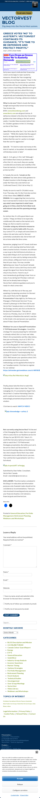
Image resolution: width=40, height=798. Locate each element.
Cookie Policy (15, 795)
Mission (18, 701)
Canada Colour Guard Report (19, 647)
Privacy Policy (24, 795)
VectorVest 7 (6, 747)
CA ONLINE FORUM (15, 645)
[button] (37, 752)
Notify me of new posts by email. (17, 609)
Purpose (23, 701)
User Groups (13, 703)
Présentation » (6, 735)
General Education (17, 513)
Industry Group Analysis (17, 660)
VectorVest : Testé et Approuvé (12, 742)
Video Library (12, 689)
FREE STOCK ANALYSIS (11, 1)
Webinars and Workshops (13, 518)
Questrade (29, 701)
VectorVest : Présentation (10, 737)
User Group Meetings (16, 683)
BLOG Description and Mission (19, 642)
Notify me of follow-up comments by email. (21, 604)
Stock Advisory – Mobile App (11, 749)
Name (6, 572)
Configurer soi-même (20, 790)
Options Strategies (15, 668)
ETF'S (9, 653)
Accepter (20, 778)
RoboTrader (6, 703)
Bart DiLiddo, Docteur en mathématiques (15, 740)
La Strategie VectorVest (10, 738)
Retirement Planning (22, 516)
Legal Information (10, 711)
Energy (10, 650)
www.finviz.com (9, 113)
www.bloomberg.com (16, 111)
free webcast (12, 701)
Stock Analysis (13, 676)
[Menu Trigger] (35, 4)
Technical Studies (14, 678)
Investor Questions (15, 663)
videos (9, 706)
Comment (7, 545)
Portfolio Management (16, 671)
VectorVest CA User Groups (24, 703)
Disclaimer (6, 701)
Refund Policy (21, 714)
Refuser (20, 784)
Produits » (5, 745)
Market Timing (13, 665)
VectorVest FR (10, 7)
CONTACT (22, 1)
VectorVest (12, 686)
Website (6, 588)
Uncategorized (13, 681)
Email (5, 580)
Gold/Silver (11, 658)
